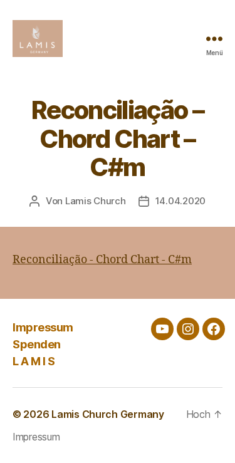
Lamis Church (95, 201)
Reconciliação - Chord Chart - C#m (102, 259)
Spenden (37, 344)
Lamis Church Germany (107, 414)
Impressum (43, 327)
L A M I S (34, 361)
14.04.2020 (180, 201)
